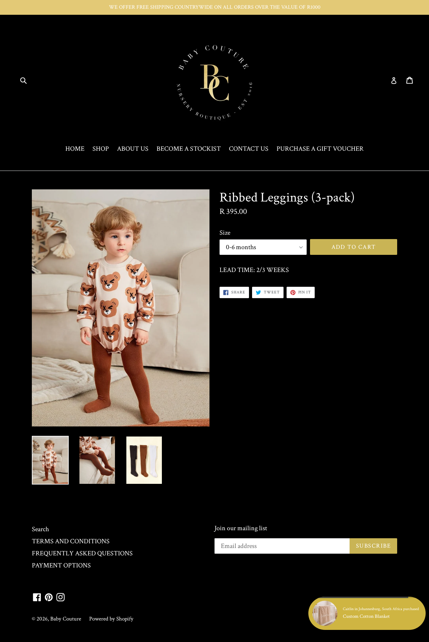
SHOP (101, 148)
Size (225, 232)
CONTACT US (248, 148)
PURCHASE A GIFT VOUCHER (320, 148)
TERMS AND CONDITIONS (71, 541)
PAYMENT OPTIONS (61, 565)
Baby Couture (65, 619)
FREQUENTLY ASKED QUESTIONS (82, 553)
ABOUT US (132, 148)
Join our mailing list (240, 528)
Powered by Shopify (111, 619)
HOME (74, 148)
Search (40, 529)
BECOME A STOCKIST (189, 148)
